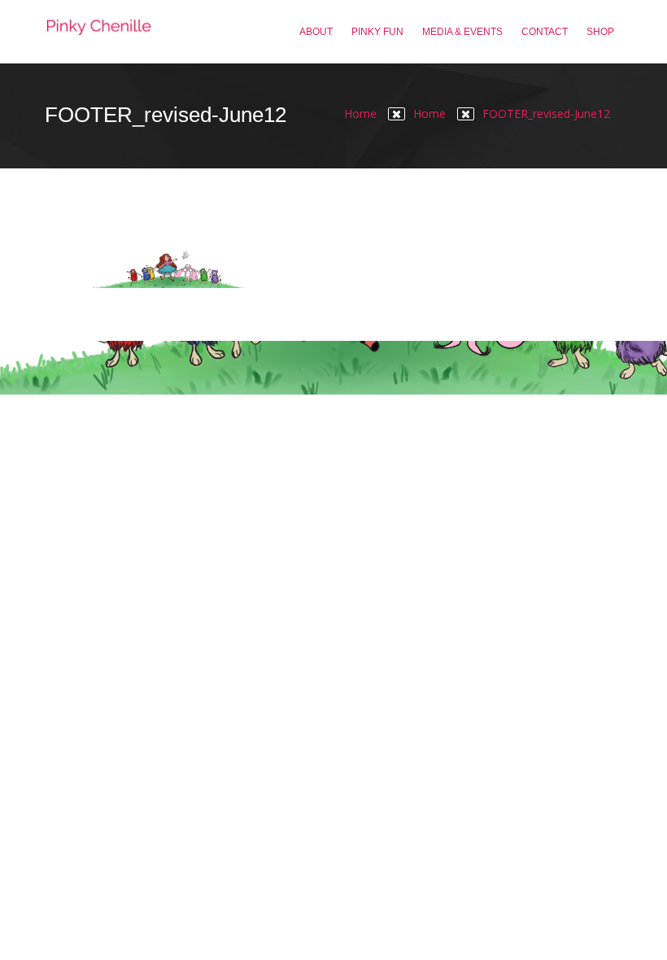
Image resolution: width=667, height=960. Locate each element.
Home (360, 113)
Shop (600, 31)
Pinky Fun (377, 31)
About (316, 31)
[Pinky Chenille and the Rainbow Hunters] (99, 31)
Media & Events (462, 31)
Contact (544, 31)
